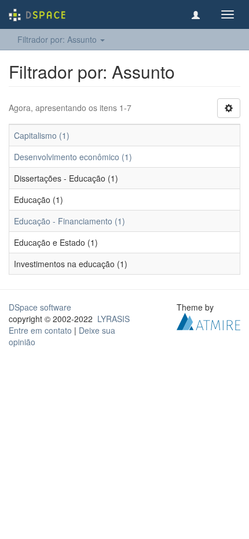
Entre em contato (40, 330)
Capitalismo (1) (41, 135)
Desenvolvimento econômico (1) (73, 157)
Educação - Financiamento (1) (69, 221)
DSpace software (40, 307)
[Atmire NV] (208, 320)
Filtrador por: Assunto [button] (58, 39)
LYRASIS (113, 318)
